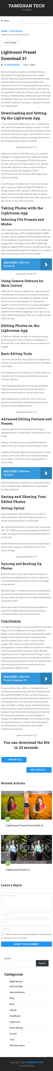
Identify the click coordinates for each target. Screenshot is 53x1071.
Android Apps (16, 986)
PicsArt (13, 1034)
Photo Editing (16, 1028)
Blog (12, 1004)
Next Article (38, 770)
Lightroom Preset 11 (18, 869)
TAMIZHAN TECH (26, 5)
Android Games (17, 992)
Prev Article (15, 759)
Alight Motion (16, 981)
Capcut (13, 1010)
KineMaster (15, 1016)
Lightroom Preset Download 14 (24, 825)
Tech (12, 1039)
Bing (12, 998)
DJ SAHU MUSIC (12, 65)
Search (7, 958)
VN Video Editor (17, 1045)
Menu (6, 21)
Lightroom (10, 43)
